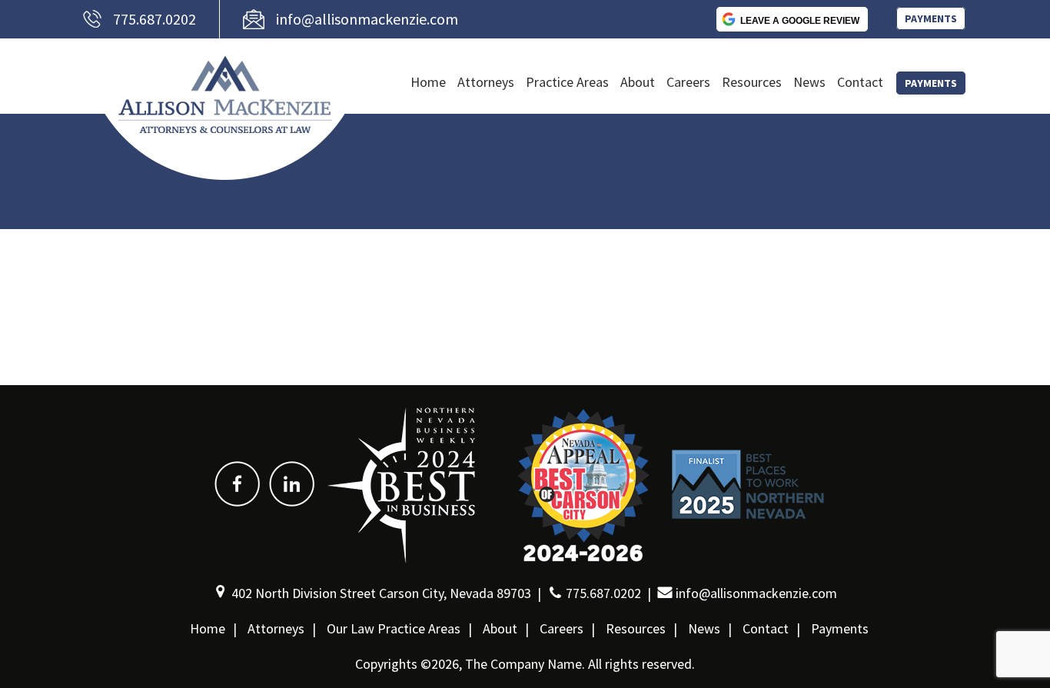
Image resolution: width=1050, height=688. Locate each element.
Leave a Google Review (799, 20)
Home (428, 82)
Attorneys (485, 82)
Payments (931, 18)
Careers (688, 82)
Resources (752, 82)
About (637, 82)
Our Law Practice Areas (393, 628)
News (809, 82)
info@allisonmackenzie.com (367, 18)
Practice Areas (567, 82)
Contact (860, 82)
